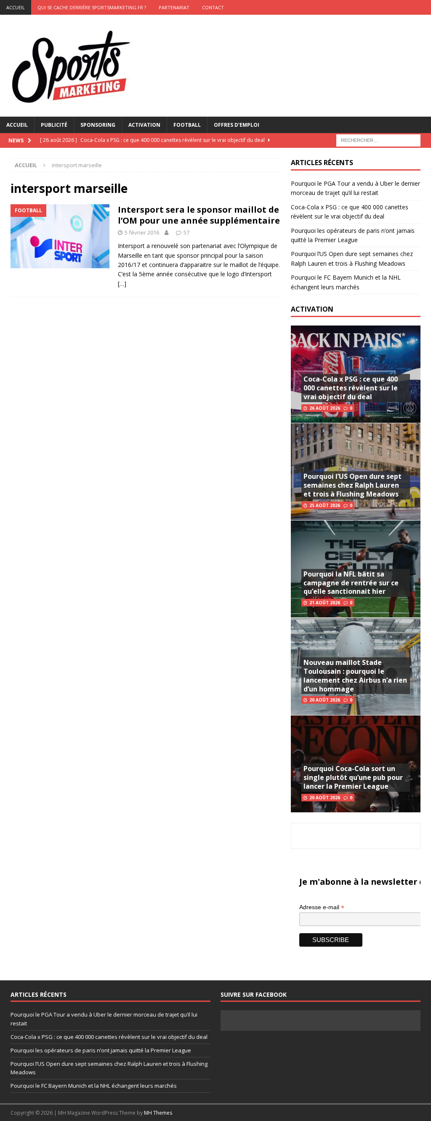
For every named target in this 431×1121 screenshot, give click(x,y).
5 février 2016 (142, 232)
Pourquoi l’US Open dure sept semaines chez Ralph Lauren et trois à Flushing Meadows (352, 485)
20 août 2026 (324, 700)
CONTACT (213, 7)
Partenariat (174, 7)
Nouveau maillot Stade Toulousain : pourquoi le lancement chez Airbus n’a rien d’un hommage (355, 675)
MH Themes (158, 1112)
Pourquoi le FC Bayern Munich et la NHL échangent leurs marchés (94, 1085)
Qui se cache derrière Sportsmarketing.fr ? (91, 7)
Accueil (17, 124)
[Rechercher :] (378, 140)
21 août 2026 (324, 603)
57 (186, 232)
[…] (122, 284)
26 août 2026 (324, 408)
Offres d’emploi (236, 124)
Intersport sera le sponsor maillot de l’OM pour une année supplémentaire (199, 215)
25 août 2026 (324, 505)
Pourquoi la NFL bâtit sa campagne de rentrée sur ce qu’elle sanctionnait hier (351, 582)
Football (187, 124)
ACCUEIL (15, 7)
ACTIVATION (312, 309)
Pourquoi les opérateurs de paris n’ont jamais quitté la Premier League (101, 1050)
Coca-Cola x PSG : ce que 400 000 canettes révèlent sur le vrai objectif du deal (350, 387)
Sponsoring (97, 124)
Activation (144, 124)
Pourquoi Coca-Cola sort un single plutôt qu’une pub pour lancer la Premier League (353, 777)
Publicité (54, 124)
